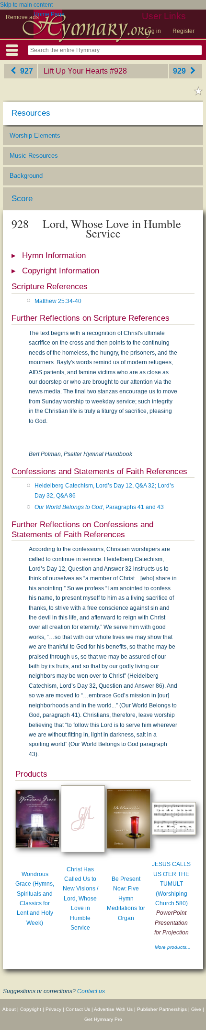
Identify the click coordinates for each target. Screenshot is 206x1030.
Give (196, 1009)
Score (22, 198)
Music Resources (34, 155)
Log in (153, 31)
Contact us (91, 991)
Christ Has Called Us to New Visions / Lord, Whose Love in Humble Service (80, 898)
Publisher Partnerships (162, 1009)
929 (180, 71)
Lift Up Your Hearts (76, 71)
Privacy (53, 1009)
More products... (173, 947)
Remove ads (22, 17)
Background (26, 175)
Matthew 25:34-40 (57, 301)
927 (25, 71)
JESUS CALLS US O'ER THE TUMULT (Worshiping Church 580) (171, 884)
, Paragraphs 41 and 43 (99, 507)
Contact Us (78, 1009)
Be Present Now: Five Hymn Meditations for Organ (126, 899)
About (9, 1009)
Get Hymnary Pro (103, 1019)
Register (183, 31)
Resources (30, 113)
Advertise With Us (113, 1009)
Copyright (30, 1009)
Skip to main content (26, 4)
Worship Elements (35, 135)
